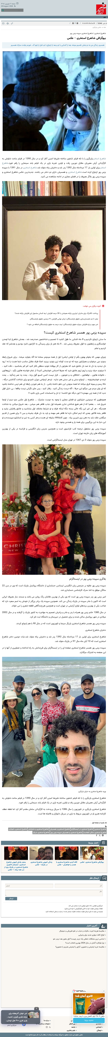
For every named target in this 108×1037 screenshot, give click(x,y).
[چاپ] (7, 24)
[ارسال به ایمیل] (3, 24)
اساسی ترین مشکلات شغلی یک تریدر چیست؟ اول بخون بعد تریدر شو (78, 939)
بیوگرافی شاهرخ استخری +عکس (92, 862)
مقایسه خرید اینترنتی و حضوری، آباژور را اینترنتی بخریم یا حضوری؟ (79, 947)
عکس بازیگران (97, 27)
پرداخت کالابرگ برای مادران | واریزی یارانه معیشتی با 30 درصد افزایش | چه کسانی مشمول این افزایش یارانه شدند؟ (56, 313)
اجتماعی (99, 1027)
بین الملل (72, 1024)
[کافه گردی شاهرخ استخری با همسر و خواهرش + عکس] (66, 853)
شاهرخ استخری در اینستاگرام (82, 829)
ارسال (11, 898)
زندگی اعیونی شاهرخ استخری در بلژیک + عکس (41, 863)
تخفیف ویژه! (89, 1020)
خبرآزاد (60, 1035)
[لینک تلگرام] (103, 836)
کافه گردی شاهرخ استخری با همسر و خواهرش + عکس (66, 863)
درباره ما (47, 1020)
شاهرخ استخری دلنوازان (18, 829)
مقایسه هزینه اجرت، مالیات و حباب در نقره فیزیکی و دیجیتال (81, 931)
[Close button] (104, 991)
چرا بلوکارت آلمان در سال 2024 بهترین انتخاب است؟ (84, 943)
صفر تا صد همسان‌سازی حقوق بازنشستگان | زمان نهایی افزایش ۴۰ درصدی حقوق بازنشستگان (64, 319)
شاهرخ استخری (100, 829)
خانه (104, 27)
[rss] (14, 6)
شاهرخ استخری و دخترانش (38, 829)
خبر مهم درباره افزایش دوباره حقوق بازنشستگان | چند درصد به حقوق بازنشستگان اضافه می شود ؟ (62, 324)
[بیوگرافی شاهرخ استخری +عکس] (92, 853)
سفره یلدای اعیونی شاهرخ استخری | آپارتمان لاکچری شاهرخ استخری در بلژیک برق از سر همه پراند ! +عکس (16, 866)
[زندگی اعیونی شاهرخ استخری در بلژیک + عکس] (41, 853)
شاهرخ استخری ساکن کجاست (95, 832)
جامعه (73, 1027)
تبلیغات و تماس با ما (43, 1024)
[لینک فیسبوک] (97, 836)
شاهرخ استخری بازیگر (41, 832)
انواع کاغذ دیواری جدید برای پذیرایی (91, 935)
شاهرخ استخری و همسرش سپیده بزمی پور (66, 832)
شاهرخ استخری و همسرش (60, 829)
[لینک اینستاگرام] (47, 1027)
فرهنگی (99, 1030)
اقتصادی (99, 1024)
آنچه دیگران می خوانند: (92, 306)
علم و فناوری (71, 1030)
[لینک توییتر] (100, 836)
